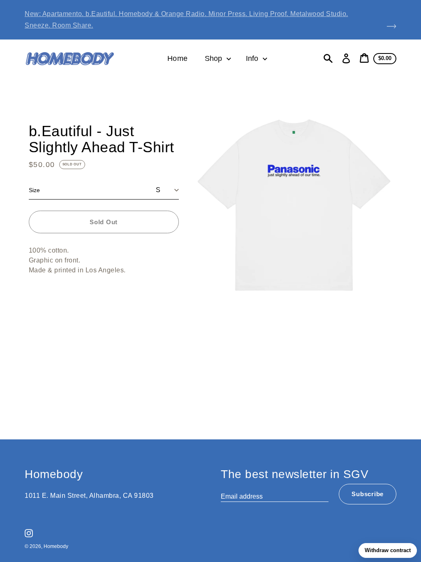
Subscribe (368, 493)
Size (34, 190)
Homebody (56, 546)
